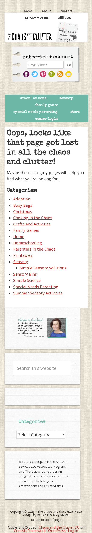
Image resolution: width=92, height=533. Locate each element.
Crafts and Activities (31, 224)
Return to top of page (46, 520)
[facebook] (26, 74)
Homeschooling (27, 242)
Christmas (22, 211)
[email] (69, 74)
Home (18, 236)
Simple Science (27, 280)
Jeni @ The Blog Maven (53, 514)
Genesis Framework (30, 530)
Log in (73, 530)
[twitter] (35, 74)
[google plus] (52, 74)
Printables (22, 255)
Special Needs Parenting (35, 286)
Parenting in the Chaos (34, 249)
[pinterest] (43, 74)
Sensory (20, 261)
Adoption (21, 199)
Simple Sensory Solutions (43, 267)
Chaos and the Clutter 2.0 (59, 527)
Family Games (26, 230)
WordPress (57, 530)
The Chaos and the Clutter (46, 32)
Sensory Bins (25, 274)
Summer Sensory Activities (37, 293)
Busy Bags (22, 205)
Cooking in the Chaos (32, 217)
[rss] (60, 74)
